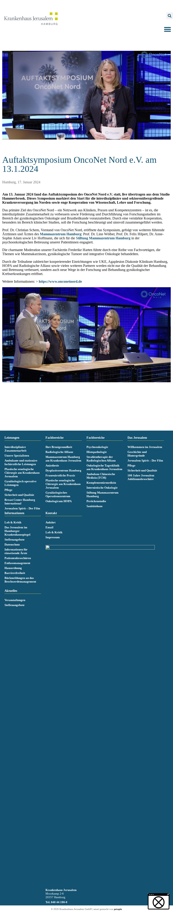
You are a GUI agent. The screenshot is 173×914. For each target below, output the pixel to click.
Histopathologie (96, 452)
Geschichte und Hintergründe (137, 453)
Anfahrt (50, 522)
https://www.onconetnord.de (60, 281)
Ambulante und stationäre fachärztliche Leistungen (21, 462)
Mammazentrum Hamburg (60, 234)
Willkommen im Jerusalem (144, 447)
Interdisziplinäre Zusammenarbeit (15, 448)
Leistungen (12, 437)
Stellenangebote (15, 539)
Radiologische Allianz (59, 452)
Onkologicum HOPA (59, 501)
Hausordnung (13, 568)
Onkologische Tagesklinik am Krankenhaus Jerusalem (104, 467)
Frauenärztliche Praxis (60, 475)
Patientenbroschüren (18, 558)
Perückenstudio (96, 501)
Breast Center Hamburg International (20, 501)
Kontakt (51, 513)
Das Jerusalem (137, 437)
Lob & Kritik (13, 522)
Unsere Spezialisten (17, 455)
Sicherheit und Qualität (19, 495)
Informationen (14, 513)
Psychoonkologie (97, 447)
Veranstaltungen (15, 600)
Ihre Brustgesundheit (59, 447)
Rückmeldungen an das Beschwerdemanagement (20, 579)
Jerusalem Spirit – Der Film (22, 508)
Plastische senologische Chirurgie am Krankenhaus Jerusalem (22, 472)
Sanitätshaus (94, 506)
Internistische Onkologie (102, 487)
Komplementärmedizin (101, 482)
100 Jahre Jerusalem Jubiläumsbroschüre (140, 477)
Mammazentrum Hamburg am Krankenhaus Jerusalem (63, 458)
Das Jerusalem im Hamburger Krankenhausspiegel (17, 531)
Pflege (8, 490)
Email (49, 527)
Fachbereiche (55, 437)
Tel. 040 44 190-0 (56, 902)
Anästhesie (52, 465)
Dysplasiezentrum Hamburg (63, 470)
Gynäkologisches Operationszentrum (58, 494)
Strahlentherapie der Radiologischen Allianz (101, 458)
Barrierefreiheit (15, 573)
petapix (118, 909)
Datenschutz (12, 544)
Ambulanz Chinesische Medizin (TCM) (100, 475)
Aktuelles (11, 590)
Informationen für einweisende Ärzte (16, 551)
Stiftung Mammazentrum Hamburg (103, 238)
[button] (169, 15)
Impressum (53, 537)
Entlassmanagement (17, 563)
